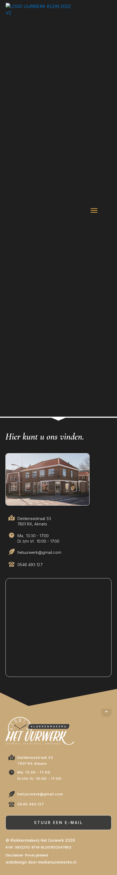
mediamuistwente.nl (57, 862)
